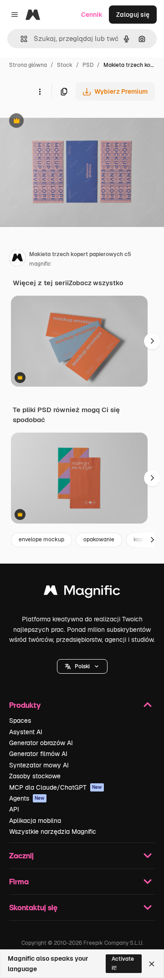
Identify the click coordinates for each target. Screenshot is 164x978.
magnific (40, 263)
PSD (87, 65)
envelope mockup (41, 539)
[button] (82, 666)
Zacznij (21, 855)
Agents (27, 798)
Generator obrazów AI (41, 743)
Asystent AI (25, 732)
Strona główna (28, 65)
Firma (19, 881)
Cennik (91, 14)
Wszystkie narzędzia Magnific (52, 831)
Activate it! (123, 963)
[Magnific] (82, 592)
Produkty (25, 705)
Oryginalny (63, 121)
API (14, 809)
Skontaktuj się (33, 907)
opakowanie (98, 539)
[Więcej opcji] (40, 91)
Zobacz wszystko (96, 283)
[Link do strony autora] (17, 259)
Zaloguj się (132, 14)
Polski (82, 666)
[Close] (151, 963)
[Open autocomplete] (20, 38)
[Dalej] (152, 341)
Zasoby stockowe (35, 776)
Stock (64, 65)
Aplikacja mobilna (35, 821)
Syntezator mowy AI (39, 765)
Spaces (20, 720)
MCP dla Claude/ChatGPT (55, 787)
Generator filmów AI (38, 754)
